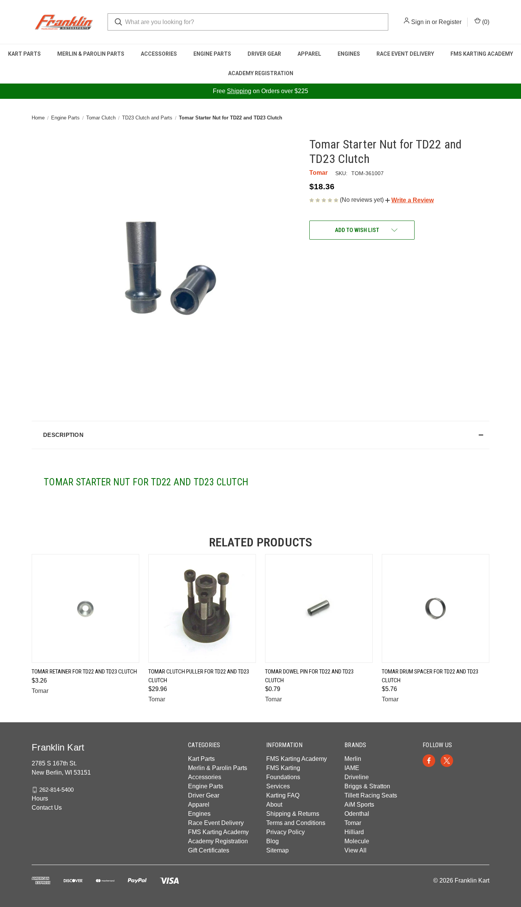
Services (278, 786)
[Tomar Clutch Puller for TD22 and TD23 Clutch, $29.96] (202, 608)
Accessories (159, 54)
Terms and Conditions (295, 823)
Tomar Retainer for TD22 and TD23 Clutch (84, 671)
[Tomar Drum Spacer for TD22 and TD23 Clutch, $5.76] (435, 608)
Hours (40, 798)
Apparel (309, 54)
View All (355, 850)
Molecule (356, 841)
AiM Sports (359, 804)
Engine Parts (212, 54)
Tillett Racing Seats (370, 795)
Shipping (239, 91)
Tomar (352, 823)
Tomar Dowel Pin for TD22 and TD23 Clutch (309, 676)
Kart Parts (24, 54)
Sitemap (277, 850)
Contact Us (47, 807)
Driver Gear (264, 54)
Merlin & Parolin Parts (90, 54)
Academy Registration (260, 73)
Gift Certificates (208, 850)
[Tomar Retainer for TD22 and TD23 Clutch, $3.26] (85, 608)
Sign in (420, 22)
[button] (409, 200)
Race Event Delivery (405, 54)
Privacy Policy (285, 832)
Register (450, 22)
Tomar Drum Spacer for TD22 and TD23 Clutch (430, 676)
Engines (349, 54)
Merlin (352, 759)
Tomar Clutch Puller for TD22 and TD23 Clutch (198, 676)
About (274, 804)
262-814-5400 (56, 789)
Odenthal (356, 813)
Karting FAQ (282, 795)
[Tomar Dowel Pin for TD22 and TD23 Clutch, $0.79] (319, 608)
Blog (272, 841)
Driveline (356, 777)
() (485, 22)
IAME (351, 768)
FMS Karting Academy (481, 54)
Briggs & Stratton (367, 786)
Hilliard (354, 832)
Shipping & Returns (292, 813)
